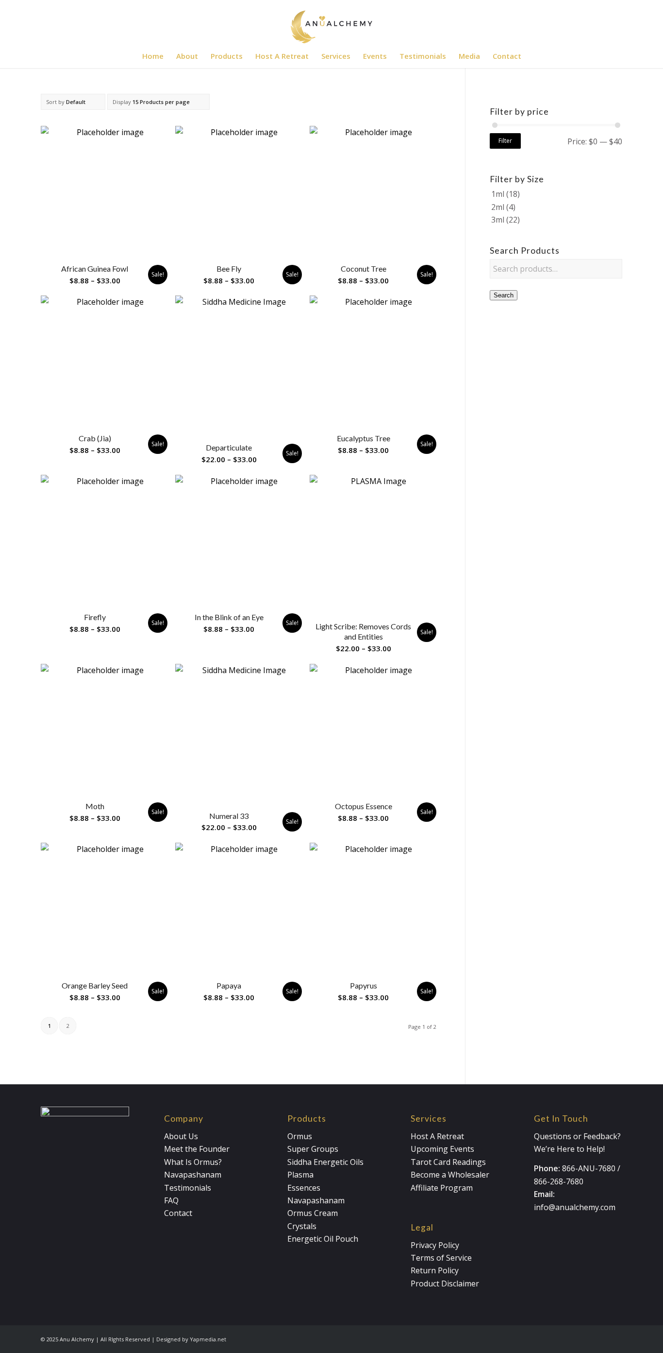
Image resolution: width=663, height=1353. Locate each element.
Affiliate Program (442, 1187)
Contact (178, 1213)
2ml (497, 207)
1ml (497, 194)
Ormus (299, 1136)
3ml (497, 219)
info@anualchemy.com (574, 1207)
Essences (303, 1187)
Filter (505, 141)
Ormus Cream (312, 1213)
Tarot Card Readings (448, 1162)
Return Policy (435, 1270)
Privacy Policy (435, 1245)
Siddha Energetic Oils (325, 1162)
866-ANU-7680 (588, 1168)
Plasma (300, 1174)
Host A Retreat (437, 1136)
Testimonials (187, 1187)
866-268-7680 (558, 1181)
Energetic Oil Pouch (322, 1238)
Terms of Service (441, 1257)
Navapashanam (192, 1174)
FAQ (171, 1200)
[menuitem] (153, 56)
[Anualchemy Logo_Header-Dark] (331, 22)
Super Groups (312, 1149)
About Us (181, 1136)
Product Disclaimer (445, 1283)
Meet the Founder (197, 1149)
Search (504, 295)
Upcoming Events (442, 1149)
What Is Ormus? (193, 1162)
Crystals (301, 1226)
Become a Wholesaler (450, 1174)
